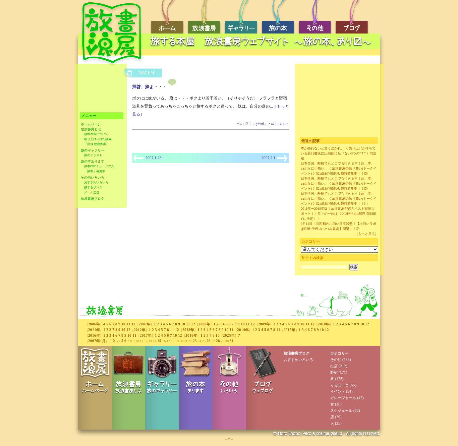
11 (128, 324)
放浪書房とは (91, 129)
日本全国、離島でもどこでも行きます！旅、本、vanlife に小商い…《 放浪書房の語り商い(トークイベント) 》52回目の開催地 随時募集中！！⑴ (339, 198)
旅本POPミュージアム (99, 166)
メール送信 (91, 192)
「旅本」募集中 (94, 171)
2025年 (229, 335)
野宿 (334, 372)
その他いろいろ (92, 177)
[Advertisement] (262, 52)
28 (218, 341)
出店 (334, 366)
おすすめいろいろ (96, 182)
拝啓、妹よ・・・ (149, 86)
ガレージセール (343, 398)
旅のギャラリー (92, 150)
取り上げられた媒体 (97, 139)
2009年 (264, 324)
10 (123, 324)
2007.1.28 (154, 158)
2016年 (94, 335)
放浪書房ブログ (92, 198)
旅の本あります (92, 161)
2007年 (145, 324)
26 (209, 341)
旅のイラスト (93, 155)
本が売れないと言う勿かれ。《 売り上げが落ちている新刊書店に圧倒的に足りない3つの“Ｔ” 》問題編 (339, 153)
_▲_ (229, 438)
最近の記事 (310, 141)
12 (133, 324)
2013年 (188, 330)
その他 (259, 124)
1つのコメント (278, 124)
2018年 (191, 335)
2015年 (289, 330)
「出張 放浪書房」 (96, 144)
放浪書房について (96, 134)
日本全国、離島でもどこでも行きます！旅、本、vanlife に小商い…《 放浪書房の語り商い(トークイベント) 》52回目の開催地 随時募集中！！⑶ (339, 168)
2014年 (243, 330)
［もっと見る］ (366, 234)
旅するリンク (93, 187)
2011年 (94, 330)
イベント (337, 391)
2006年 (94, 324)
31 (232, 341)
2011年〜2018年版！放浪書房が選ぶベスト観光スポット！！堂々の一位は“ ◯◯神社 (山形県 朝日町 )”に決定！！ (339, 213)
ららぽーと (339, 385)
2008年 (204, 324)
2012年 (140, 330)
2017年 (146, 335)
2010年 (324, 324)
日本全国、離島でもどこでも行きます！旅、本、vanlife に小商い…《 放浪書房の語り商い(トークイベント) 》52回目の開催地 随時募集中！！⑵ (339, 183)
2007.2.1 (269, 158)
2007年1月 (97, 341)
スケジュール (341, 410)
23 (195, 341)
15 (159, 341)
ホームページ (91, 124)
